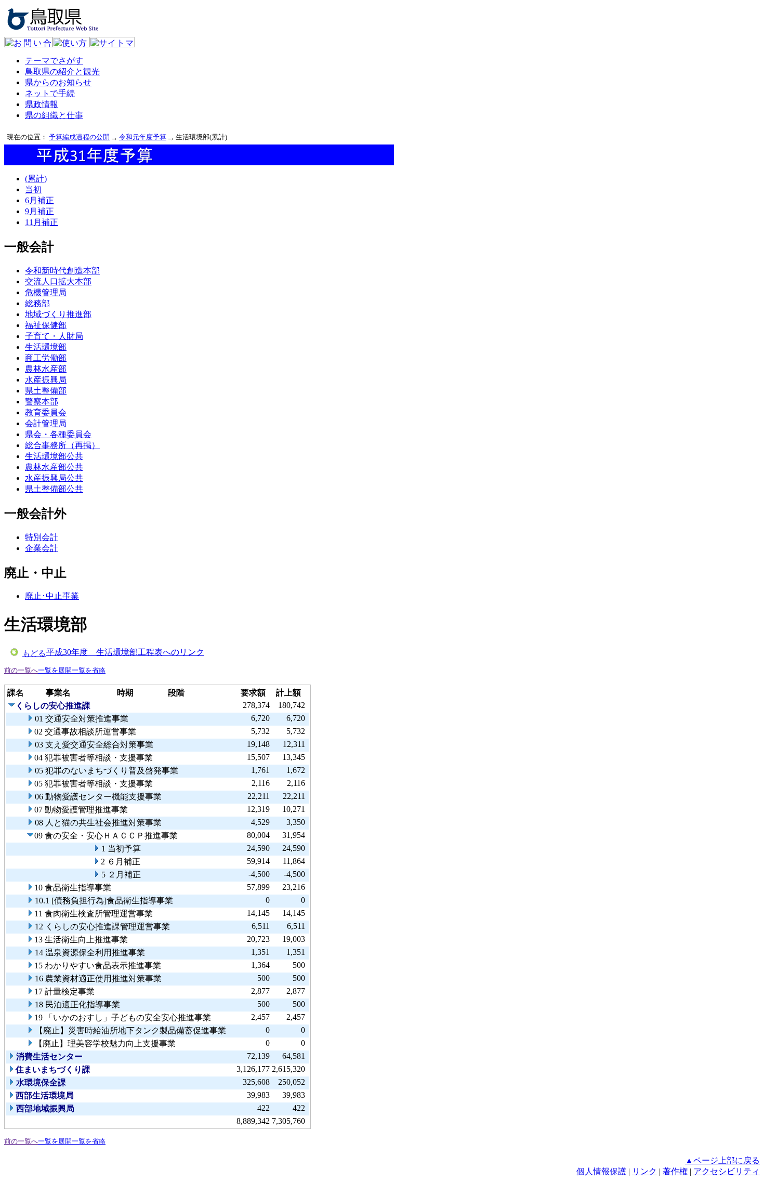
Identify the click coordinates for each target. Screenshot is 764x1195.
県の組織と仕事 (54, 115)
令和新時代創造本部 (62, 270)
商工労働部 (46, 357)
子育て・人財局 (54, 336)
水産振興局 (46, 379)
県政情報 (41, 104)
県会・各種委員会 (58, 434)
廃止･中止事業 (52, 596)
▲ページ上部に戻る (722, 1160)
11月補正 (41, 222)
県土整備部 (46, 390)
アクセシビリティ (726, 1171)
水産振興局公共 (54, 478)
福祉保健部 (46, 325)
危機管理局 (46, 292)
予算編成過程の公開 (79, 137)
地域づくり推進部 (58, 314)
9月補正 (39, 211)
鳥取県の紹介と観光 (62, 71)
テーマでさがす (54, 60)
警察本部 (41, 401)
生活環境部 (46, 347)
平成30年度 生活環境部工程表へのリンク (125, 652)
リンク (644, 1171)
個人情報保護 (601, 1171)
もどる (34, 653)
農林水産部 (46, 368)
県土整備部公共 (54, 488)
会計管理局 (46, 423)
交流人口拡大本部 (58, 281)
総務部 (37, 303)
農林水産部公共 (54, 467)
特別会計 (41, 537)
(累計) (36, 178)
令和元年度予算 (142, 137)
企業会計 (41, 548)
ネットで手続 (50, 93)
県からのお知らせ (58, 82)
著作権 (675, 1171)
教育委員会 (46, 412)
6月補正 (39, 200)
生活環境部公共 (54, 456)
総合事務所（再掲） (62, 445)
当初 (33, 189)
